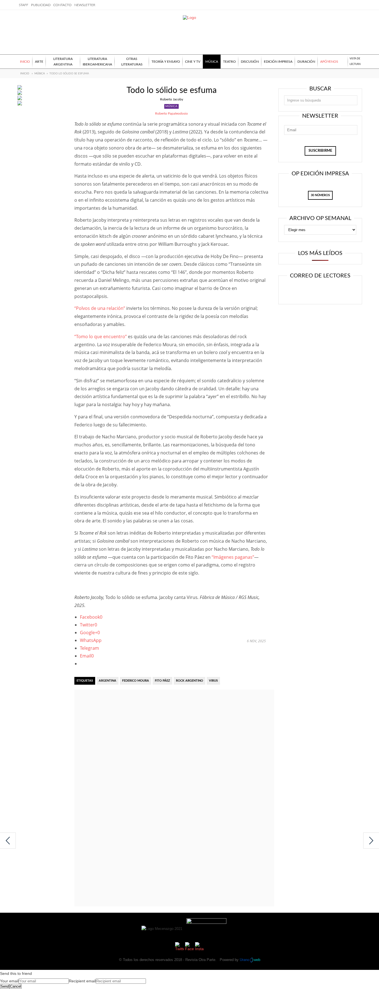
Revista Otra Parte (200, 960)
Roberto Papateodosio (171, 113)
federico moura (135, 680)
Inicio (24, 73)
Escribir (336, 290)
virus (213, 680)
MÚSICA (39, 73)
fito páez (162, 680)
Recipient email (82, 981)
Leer (302, 290)
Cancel (15, 986)
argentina (107, 680)
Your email (9, 981)
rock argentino (189, 680)
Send (5, 986)
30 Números (320, 195)
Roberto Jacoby (171, 99)
